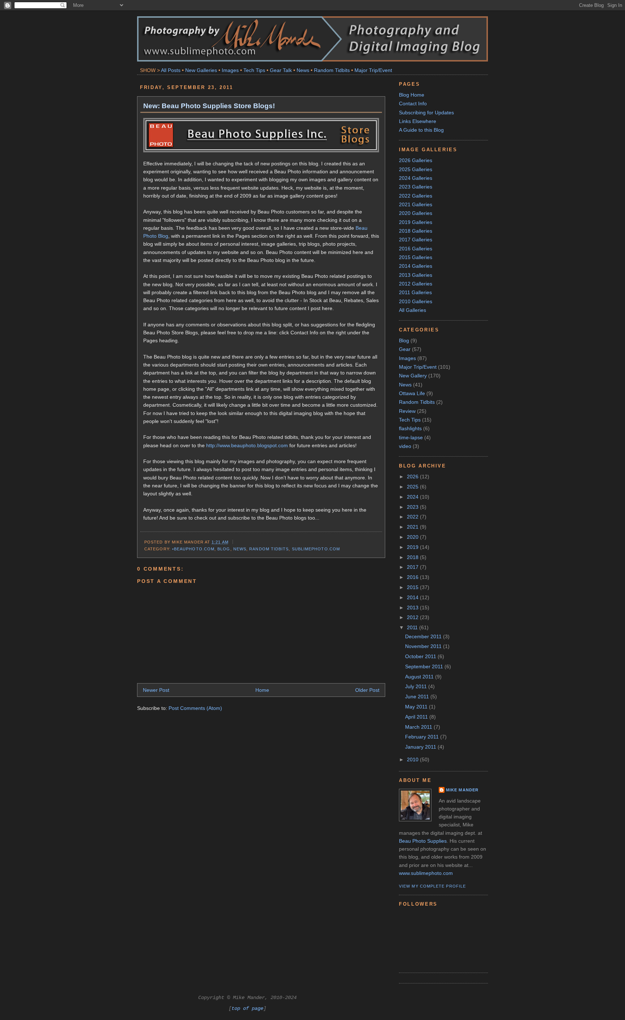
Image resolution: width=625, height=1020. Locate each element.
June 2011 (417, 696)
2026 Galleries (415, 160)
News (303, 70)
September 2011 (425, 666)
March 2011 (419, 727)
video (405, 446)
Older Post (367, 690)
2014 (413, 597)
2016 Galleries (415, 248)
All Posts (170, 70)
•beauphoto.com (193, 549)
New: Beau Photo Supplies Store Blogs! (209, 106)
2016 (413, 577)
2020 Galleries (415, 213)
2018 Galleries (415, 231)
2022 (413, 517)
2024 (413, 497)
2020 (413, 537)
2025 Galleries (415, 169)
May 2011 (417, 707)
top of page (247, 1008)
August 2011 (420, 677)
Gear (405, 349)
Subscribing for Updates (426, 112)
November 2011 (424, 646)
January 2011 (421, 747)
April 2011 (417, 717)
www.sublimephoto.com (426, 873)
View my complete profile (432, 886)
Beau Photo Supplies (423, 841)
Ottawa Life (412, 393)
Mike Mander (462, 790)
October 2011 (421, 656)
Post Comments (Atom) (195, 708)
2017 (413, 567)
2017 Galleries (415, 239)
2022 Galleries (415, 196)
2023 (413, 507)
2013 (413, 607)
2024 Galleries (415, 178)
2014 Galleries (415, 266)
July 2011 (416, 686)
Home (262, 690)
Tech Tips (254, 70)
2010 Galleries (415, 301)
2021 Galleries (415, 204)
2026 (413, 476)
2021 (413, 527)
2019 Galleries (415, 222)
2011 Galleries (415, 292)
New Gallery (413, 375)
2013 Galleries (415, 275)
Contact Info (413, 103)
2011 (413, 627)
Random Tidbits (332, 70)
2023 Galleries (415, 187)
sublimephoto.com (316, 549)
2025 (413, 487)
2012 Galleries (415, 284)
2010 (413, 759)
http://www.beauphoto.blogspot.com (247, 445)
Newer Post (156, 690)
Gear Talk (281, 70)
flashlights (410, 428)
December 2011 (424, 636)
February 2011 (422, 737)
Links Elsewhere (417, 121)
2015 (413, 587)
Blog (223, 549)
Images (230, 70)
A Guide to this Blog (421, 130)
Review (407, 411)
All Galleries (412, 310)
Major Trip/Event (373, 70)
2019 (413, 547)
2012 (413, 617)
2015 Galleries (415, 257)
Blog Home (411, 95)
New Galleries (201, 70)
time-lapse (411, 437)
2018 (413, 557)
